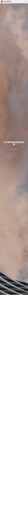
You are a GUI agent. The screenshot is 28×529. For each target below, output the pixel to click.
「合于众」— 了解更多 (14, 155)
